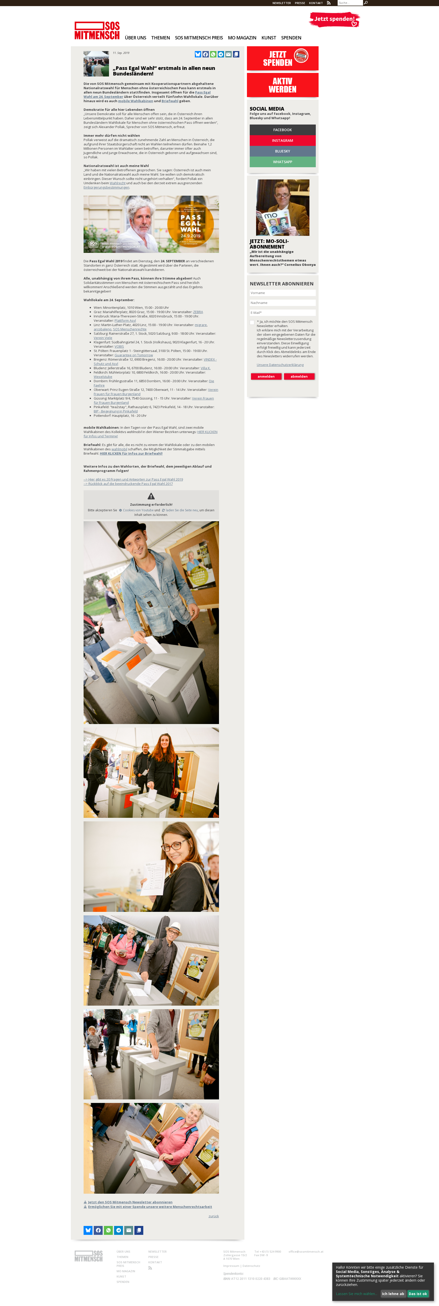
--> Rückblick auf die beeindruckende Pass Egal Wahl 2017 (128, 483)
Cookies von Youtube (138, 510)
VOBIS (119, 346)
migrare (201, 324)
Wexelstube (103, 376)
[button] (198, 54)
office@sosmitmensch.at (306, 1251)
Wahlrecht (118, 183)
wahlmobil (119, 449)
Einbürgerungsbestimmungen (106, 187)
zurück (214, 1216)
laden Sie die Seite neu (182, 510)
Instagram (282, 140)
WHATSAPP (282, 161)
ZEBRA (198, 312)
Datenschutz (251, 1266)
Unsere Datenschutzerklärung (280, 364)
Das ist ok (418, 1293)
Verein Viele (103, 337)
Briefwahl (170, 101)
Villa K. (206, 368)
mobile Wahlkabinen (135, 101)
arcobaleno (103, 329)
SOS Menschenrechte (130, 329)
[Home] (97, 27)
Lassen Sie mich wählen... (356, 1294)
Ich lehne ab (393, 1293)
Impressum (231, 1266)
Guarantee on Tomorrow (134, 355)
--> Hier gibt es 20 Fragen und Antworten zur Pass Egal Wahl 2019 (133, 479)
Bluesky (282, 151)
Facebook (282, 129)
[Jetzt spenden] (334, 19)
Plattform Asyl (125, 320)
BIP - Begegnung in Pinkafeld (116, 411)
